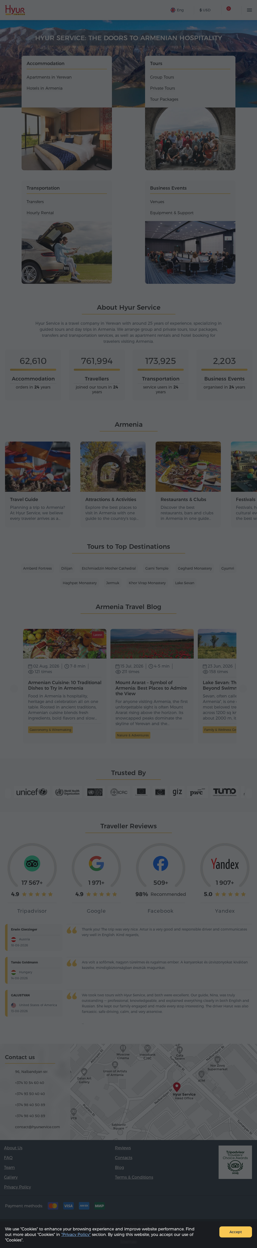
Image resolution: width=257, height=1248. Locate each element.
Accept (235, 1232)
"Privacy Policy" (76, 1234)
